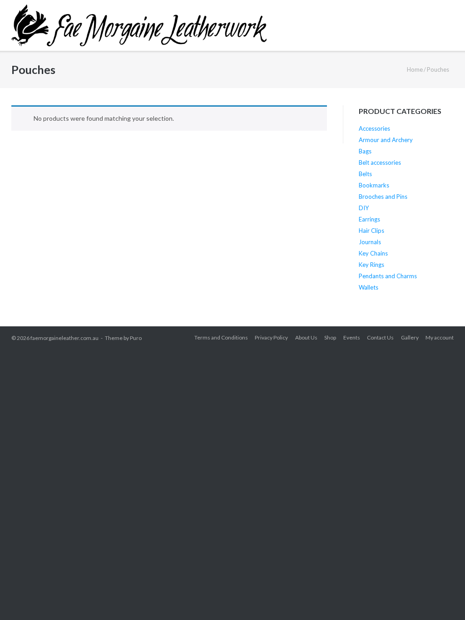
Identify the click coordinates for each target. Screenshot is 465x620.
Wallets (368, 287)
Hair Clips (371, 230)
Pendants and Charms (388, 276)
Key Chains (373, 253)
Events (351, 337)
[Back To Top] (442, 597)
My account (439, 337)
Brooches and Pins (383, 196)
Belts (365, 173)
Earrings (369, 219)
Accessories (374, 128)
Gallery (410, 337)
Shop (330, 337)
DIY (364, 208)
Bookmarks (374, 185)
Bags (365, 151)
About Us (306, 337)
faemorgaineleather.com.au (64, 338)
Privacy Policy (271, 337)
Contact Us (380, 337)
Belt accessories (380, 162)
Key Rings (371, 264)
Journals (370, 242)
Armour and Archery (386, 139)
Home (415, 69)
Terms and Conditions (221, 337)
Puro (136, 338)
